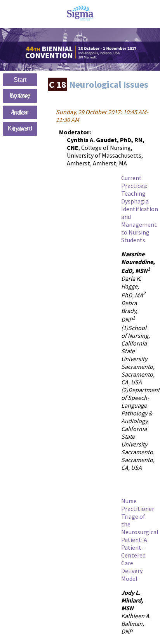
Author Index (20, 112)
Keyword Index (20, 128)
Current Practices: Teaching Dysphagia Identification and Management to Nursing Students (139, 209)
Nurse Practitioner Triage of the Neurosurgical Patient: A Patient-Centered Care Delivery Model (139, 539)
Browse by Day (20, 95)
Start (20, 79)
